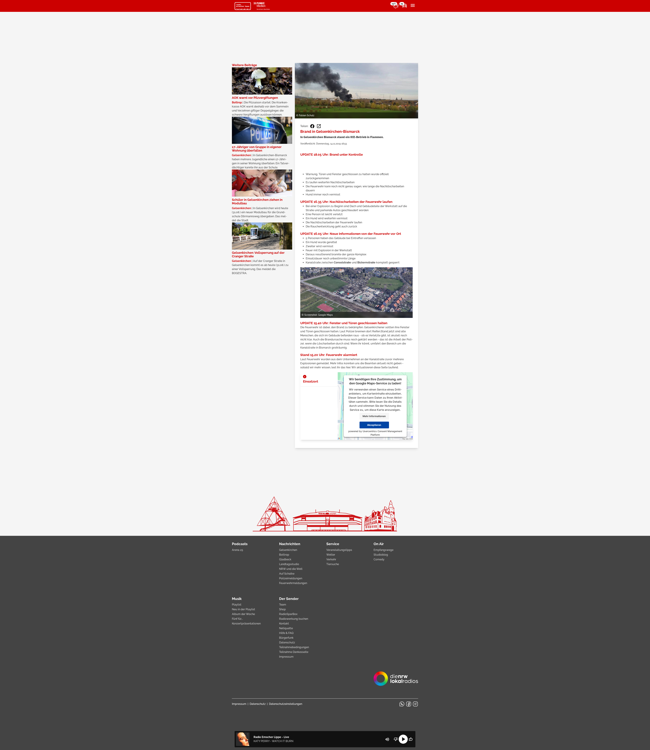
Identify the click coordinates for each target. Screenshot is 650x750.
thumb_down (396, 739)
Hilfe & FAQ (286, 633)
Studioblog (381, 554)
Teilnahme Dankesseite (293, 652)
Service (332, 544)
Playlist (236, 604)
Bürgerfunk (286, 637)
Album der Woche (243, 614)
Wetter (330, 554)
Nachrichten (289, 544)
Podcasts (239, 544)
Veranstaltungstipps (339, 550)
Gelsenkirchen (288, 550)
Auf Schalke (286, 573)
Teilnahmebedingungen (294, 647)
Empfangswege (383, 550)
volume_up (387, 739)
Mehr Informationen (374, 416)
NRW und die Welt (290, 568)
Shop (282, 609)
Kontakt (284, 623)
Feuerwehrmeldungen (293, 583)
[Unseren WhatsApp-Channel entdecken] (402, 704)
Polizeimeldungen (290, 578)
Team (282, 604)
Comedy (379, 559)
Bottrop (284, 554)
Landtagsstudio (289, 564)
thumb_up (411, 739)
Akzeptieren (374, 424)
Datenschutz (287, 642)
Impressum (286, 656)
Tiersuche (332, 564)
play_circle (403, 739)
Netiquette (286, 628)
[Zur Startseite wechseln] (243, 6)
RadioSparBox (288, 614)
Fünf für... (237, 618)
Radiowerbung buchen (293, 618)
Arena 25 (237, 550)
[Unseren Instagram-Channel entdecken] (415, 704)
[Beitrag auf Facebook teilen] (312, 126)
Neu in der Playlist (243, 609)
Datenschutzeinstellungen (285, 704)
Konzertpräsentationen (246, 623)
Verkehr (331, 559)
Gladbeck (285, 559)
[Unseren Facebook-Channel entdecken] (408, 704)
